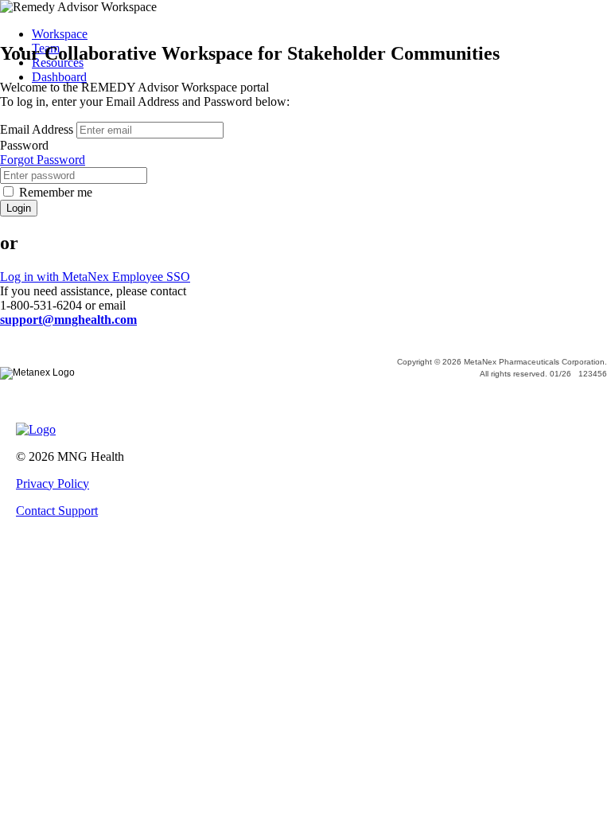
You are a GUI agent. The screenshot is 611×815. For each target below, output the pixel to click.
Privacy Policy (52, 483)
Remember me (55, 192)
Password (24, 145)
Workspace (60, 34)
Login (18, 208)
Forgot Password (42, 159)
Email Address (36, 129)
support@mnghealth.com (68, 319)
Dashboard (59, 77)
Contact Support (57, 510)
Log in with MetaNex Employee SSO (95, 276)
